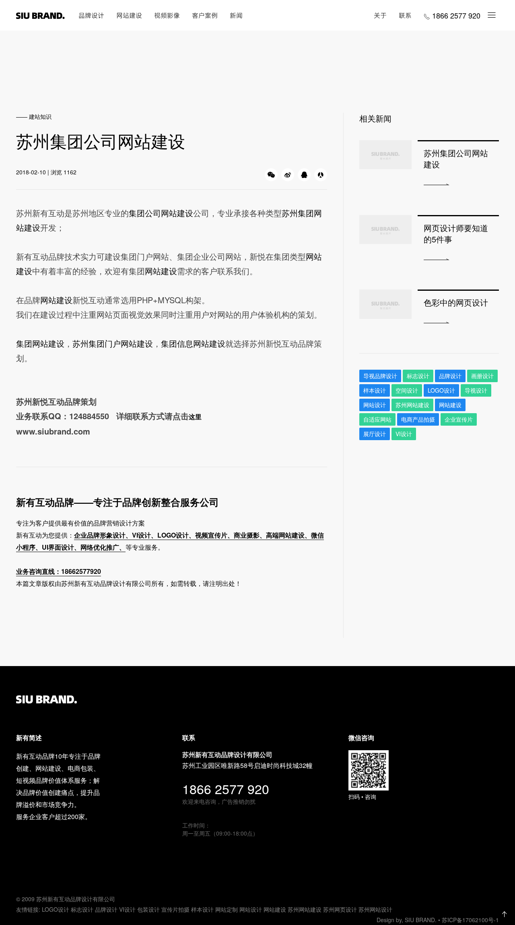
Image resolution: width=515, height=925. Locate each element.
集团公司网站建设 (161, 213)
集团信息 (177, 343)
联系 (405, 15)
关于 (380, 15)
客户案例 (205, 15)
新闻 (236, 15)
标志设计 (418, 376)
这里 (195, 416)
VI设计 (127, 909)
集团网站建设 (40, 343)
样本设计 (374, 390)
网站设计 (374, 405)
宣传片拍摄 (175, 909)
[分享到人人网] (320, 174)
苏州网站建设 (412, 405)
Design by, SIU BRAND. (407, 920)
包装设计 (148, 909)
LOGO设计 (55, 909)
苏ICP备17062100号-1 (470, 920)
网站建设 (129, 15)
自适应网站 (377, 419)
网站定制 (226, 909)
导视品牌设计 (380, 376)
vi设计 (404, 434)
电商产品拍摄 (418, 419)
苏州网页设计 (340, 909)
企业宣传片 (459, 419)
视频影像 (167, 15)
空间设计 (407, 390)
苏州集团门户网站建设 (112, 343)
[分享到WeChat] (271, 174)
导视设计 (476, 390)
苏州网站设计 (375, 909)
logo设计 (441, 390)
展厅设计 (374, 434)
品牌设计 (91, 15)
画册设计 (482, 376)
